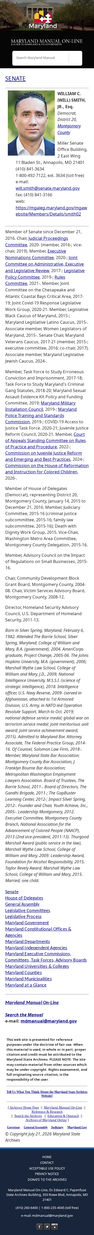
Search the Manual (24, 1015)
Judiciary (57, 1127)
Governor (13, 1127)
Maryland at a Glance (25, 985)
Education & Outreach (63, 1116)
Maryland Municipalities (28, 979)
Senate (12, 892)
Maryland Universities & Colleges (37, 966)
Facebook (39, 1227)
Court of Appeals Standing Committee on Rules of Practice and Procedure (45, 440)
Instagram (54, 1227)
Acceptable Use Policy (47, 1168)
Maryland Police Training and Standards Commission (41, 415)
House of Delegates (24, 898)
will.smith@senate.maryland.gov (48, 188)
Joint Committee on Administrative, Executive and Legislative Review (44, 264)
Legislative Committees (27, 910)
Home (47, 1157)
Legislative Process (23, 916)
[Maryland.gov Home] (47, 22)
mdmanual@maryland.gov (49, 1021)
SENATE (15, 78)
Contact (47, 1162)
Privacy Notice (47, 1174)
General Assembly (22, 904)
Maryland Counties (23, 972)
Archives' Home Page (24, 1107)
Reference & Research (47, 1112)
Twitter (47, 1227)
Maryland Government (27, 923)
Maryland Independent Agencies (36, 948)
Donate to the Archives (47, 1179)
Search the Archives (28, 1116)
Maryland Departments (27, 941)
